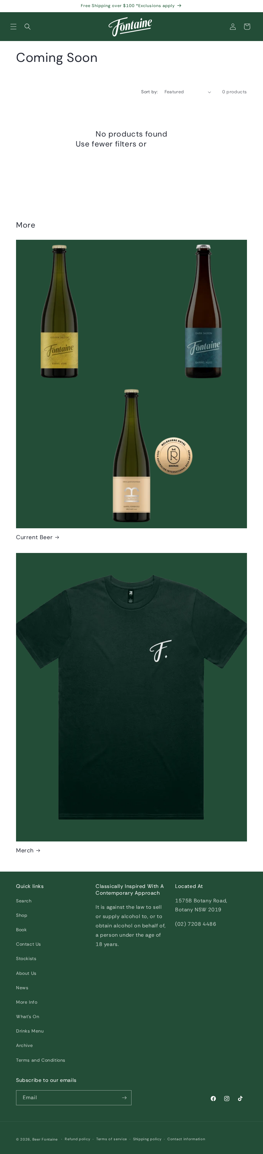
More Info (26, 1002)
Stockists (26, 958)
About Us (26, 973)
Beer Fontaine (45, 1139)
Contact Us (28, 944)
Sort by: (149, 92)
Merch (25, 850)
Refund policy (77, 1139)
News (22, 988)
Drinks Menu (30, 1031)
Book (21, 929)
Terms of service (111, 1139)
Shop (21, 915)
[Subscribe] (124, 1097)
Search (24, 901)
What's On (27, 1016)
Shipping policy (147, 1139)
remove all (168, 144)
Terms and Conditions (40, 1060)
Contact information (186, 1139)
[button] (13, 27)
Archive (24, 1045)
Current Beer (34, 537)
